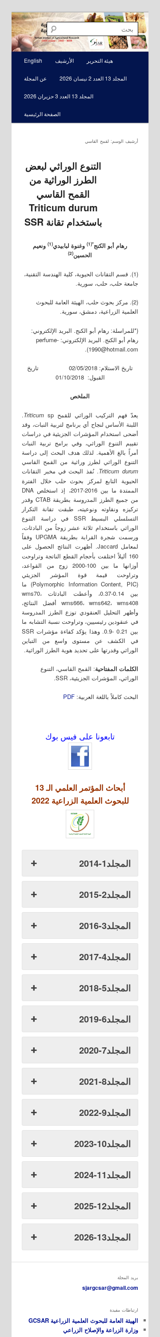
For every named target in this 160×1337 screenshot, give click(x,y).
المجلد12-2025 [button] (102, 1205)
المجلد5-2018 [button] (105, 987)
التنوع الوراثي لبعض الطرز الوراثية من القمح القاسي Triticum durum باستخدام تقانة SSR (63, 193)
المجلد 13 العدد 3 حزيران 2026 (58, 96)
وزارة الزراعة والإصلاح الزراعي (100, 1329)
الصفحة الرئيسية (42, 113)
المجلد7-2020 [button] (105, 1049)
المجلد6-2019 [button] (105, 1018)
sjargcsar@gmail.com (110, 1288)
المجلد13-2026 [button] (102, 1236)
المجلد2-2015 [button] (105, 894)
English (33, 60)
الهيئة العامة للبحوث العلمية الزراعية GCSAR (83, 1320)
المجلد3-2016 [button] (105, 925)
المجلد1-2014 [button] (105, 862)
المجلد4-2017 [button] (105, 956)
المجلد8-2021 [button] (105, 1080)
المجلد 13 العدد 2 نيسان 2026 (93, 78)
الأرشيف (64, 60)
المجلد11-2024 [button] (102, 1174)
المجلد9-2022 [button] (105, 1112)
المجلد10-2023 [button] (102, 1143)
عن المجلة (35, 78)
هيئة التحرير (100, 60)
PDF (69, 696)
